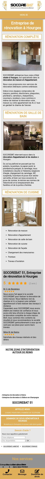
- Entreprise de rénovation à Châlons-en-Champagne (20, 397)
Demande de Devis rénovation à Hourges (22, 419)
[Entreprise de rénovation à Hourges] (22, 6)
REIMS (29, 352)
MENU (23, 15)
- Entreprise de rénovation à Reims (14, 395)
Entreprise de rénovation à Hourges (22, 25)
